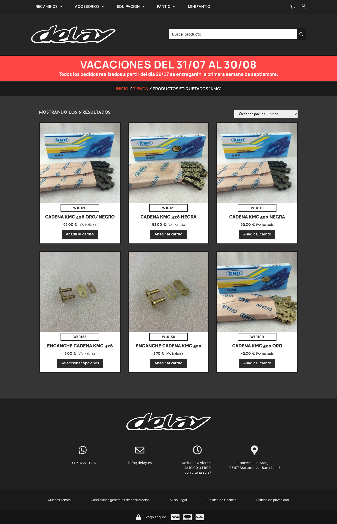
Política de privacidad (272, 500)
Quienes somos (59, 500)
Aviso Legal (178, 500)
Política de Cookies (221, 500)
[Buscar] (301, 34)
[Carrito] (292, 7)
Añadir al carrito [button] (80, 234)
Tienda (140, 88)
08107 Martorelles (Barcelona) (254, 468)
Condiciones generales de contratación (120, 500)
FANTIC (164, 6)
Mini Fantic (199, 6)
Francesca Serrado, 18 (255, 463)
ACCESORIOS (87, 6)
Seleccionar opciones (80, 363)
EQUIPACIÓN (128, 6)
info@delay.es (140, 463)
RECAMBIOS (47, 6)
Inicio (122, 88)
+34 (72, 463)
